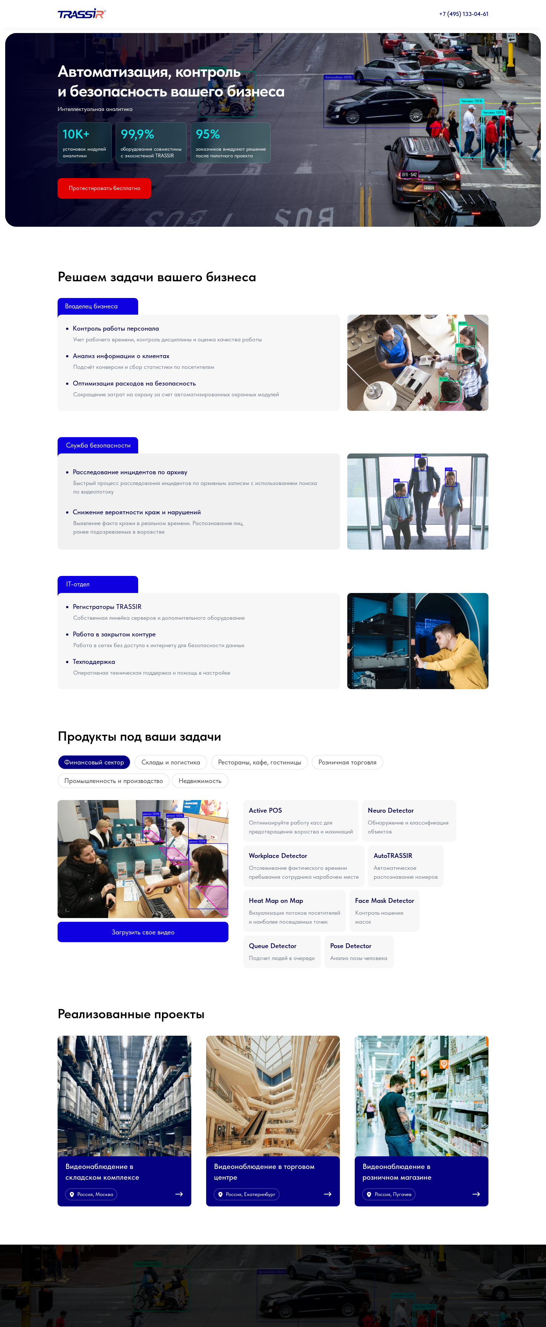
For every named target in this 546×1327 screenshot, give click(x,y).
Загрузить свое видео (143, 932)
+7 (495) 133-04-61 (463, 13)
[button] (300, 821)
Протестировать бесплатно (104, 187)
